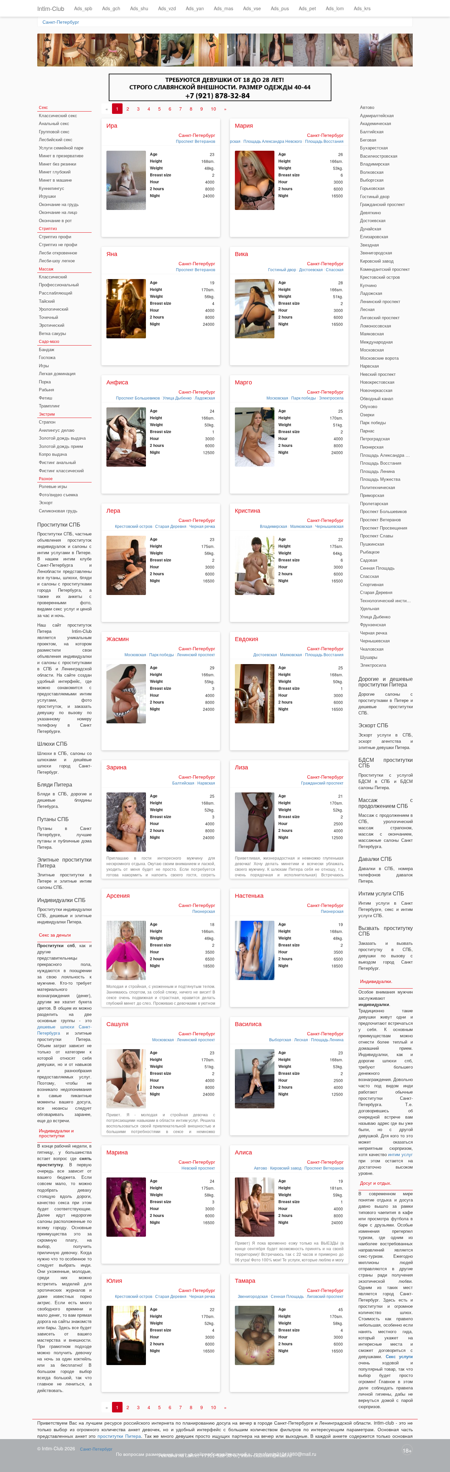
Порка (45, 381)
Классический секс (58, 115)
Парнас (367, 430)
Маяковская (301, 526)
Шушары (368, 657)
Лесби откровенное (58, 252)
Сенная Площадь (287, 1296)
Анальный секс (54, 123)
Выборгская (280, 1039)
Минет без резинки (57, 164)
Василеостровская (378, 156)
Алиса (243, 1152)
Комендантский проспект (385, 269)
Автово (260, 1168)
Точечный (48, 317)
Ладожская (205, 397)
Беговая (368, 140)
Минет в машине (55, 180)
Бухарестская (374, 147)
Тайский (47, 301)
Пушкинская (372, 544)
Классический (53, 276)
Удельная (369, 608)
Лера (113, 510)
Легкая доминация (57, 373)
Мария (244, 125)
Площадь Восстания (324, 141)
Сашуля (117, 1023)
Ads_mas (223, 8)
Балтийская (183, 783)
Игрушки (47, 196)
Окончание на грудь (59, 204)
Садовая (368, 560)
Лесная (301, 1039)
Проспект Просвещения (383, 528)
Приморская (372, 495)
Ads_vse (252, 8)
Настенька (249, 895)
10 (213, 108)
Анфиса (117, 381)
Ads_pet (307, 8)
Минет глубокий (54, 171)
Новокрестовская (377, 382)
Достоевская (311, 269)
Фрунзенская (373, 624)
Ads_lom (335, 8)
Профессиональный (59, 284)
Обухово (368, 406)
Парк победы (303, 397)
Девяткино (370, 212)
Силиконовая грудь (58, 510)
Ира (111, 125)
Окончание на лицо (58, 212)
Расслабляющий (55, 293)
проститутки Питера (119, 1436)
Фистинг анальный (57, 462)
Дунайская (370, 228)
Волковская (371, 172)
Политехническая (377, 487)
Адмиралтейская (377, 115)
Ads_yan (195, 8)
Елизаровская (374, 236)
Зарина (116, 766)
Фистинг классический (61, 470)
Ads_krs (362, 8)
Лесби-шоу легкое (57, 260)
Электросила (331, 397)
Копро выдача (53, 454)
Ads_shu (139, 8)
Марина (117, 1152)
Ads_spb (83, 8)
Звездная (369, 245)
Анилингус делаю (56, 430)
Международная (376, 342)
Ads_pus (280, 8)
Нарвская (206, 783)
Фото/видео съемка (58, 494)
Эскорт (46, 502)
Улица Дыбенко (177, 397)
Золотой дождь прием (61, 446)
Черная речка (202, 526)
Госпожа (47, 357)
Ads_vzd (167, 8)
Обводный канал (376, 398)
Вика (241, 253)
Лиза (241, 766)
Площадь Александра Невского (272, 141)
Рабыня (46, 389)
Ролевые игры (53, 486)
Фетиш (45, 398)
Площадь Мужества (380, 479)
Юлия (114, 1280)
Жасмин (117, 638)
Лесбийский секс (55, 139)
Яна (111, 253)
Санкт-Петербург (60, 21)
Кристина (247, 510)
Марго (243, 381)
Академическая (375, 123)
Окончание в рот (55, 220)
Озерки (367, 414)
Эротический (51, 325)
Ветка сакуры (52, 333)
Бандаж (46, 349)
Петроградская (375, 438)
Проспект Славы (376, 535)
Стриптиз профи (55, 236)
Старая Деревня (170, 526)
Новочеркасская (376, 390)
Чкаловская (371, 649)
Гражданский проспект (322, 783)
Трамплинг (49, 405)
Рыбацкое (370, 552)
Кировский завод (285, 1168)
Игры (44, 365)
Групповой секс (54, 131)
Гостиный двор (282, 269)
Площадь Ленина (327, 1039)
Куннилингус (51, 188)
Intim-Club (50, 8)
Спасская (335, 269)
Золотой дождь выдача (62, 438)
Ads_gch (111, 8)
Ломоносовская (375, 326)
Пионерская (203, 911)
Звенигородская (253, 1296)
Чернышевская (329, 526)
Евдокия (246, 638)
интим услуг (400, 1154)
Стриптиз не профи (58, 244)
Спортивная (371, 584)
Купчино (368, 285)
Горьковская (372, 188)
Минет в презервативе (61, 155)
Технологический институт (386, 600)
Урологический (53, 309)
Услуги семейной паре (61, 147)
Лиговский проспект (325, 1296)
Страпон (47, 422)
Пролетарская (374, 503)
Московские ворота (379, 358)
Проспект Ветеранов (195, 141)
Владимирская (273, 526)
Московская (277, 397)
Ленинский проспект (196, 654)
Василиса (248, 1023)
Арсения (118, 895)
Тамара (245, 1280)
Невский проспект (198, 1168)
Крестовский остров (133, 526)
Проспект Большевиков (138, 397)
